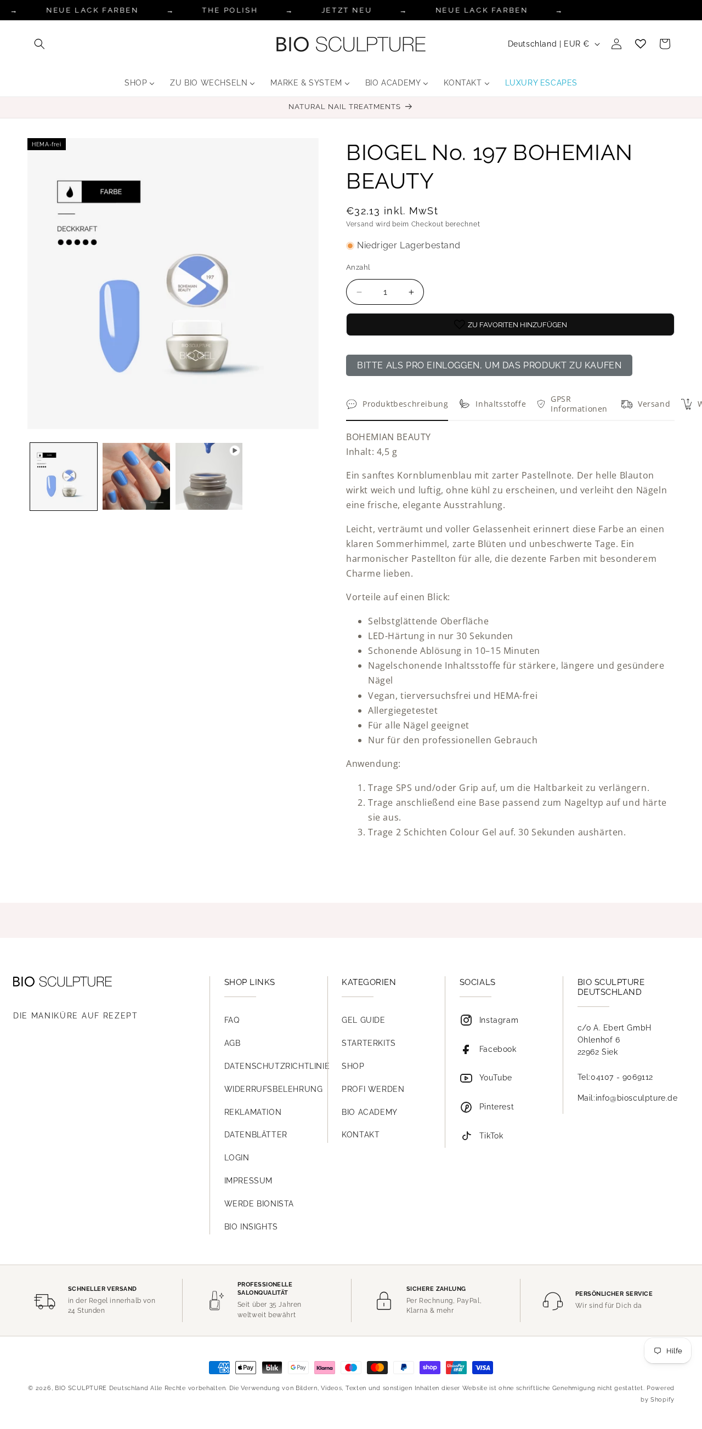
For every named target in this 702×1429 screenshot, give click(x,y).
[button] (39, 44)
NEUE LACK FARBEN (92, 10)
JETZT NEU (346, 10)
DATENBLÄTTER (255, 1134)
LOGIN (237, 1157)
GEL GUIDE (363, 1020)
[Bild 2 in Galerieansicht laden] (136, 476)
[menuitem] (139, 82)
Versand (359, 224)
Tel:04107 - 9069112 (615, 1077)
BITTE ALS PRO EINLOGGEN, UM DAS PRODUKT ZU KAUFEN (489, 365)
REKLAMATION (253, 1112)
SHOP (353, 1066)
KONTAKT (361, 1134)
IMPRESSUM (248, 1180)
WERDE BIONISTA (259, 1203)
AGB (232, 1043)
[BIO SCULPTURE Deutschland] (101, 981)
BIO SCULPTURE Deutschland (102, 1388)
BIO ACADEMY (370, 1112)
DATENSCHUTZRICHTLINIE (277, 1066)
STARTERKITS (369, 1043)
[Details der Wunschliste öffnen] (641, 44)
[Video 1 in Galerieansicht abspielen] (209, 476)
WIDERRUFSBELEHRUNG (273, 1089)
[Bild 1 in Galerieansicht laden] (63, 476)
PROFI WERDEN (373, 1089)
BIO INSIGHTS (251, 1226)
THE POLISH (230, 10)
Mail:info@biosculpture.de (628, 1098)
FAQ (232, 1020)
